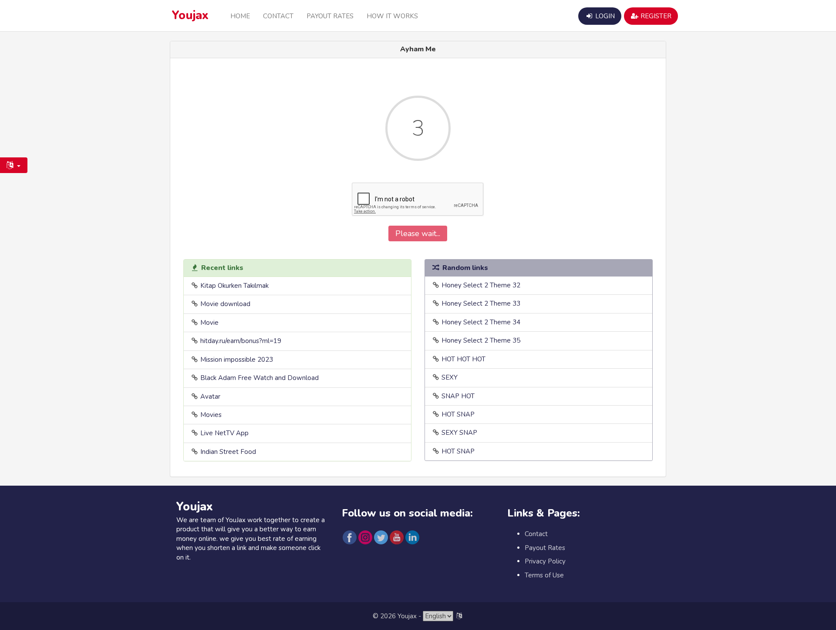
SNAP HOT (458, 396)
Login (604, 16)
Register (655, 16)
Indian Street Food (228, 451)
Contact (278, 16)
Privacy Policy (545, 561)
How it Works (392, 16)
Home (240, 16)
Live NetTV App (224, 433)
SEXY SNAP (459, 432)
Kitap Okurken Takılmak (234, 285)
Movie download (225, 304)
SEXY (450, 377)
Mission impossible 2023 (236, 359)
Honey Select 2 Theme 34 (481, 322)
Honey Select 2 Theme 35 (481, 340)
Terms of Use (544, 575)
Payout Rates (330, 16)
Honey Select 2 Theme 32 (481, 285)
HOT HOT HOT (463, 359)
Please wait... (417, 233)
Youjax (190, 15)
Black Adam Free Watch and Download (259, 377)
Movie (209, 322)
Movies (211, 414)
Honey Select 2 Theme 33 (481, 303)
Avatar (210, 396)
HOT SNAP (458, 414)
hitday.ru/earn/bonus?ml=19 (240, 341)
